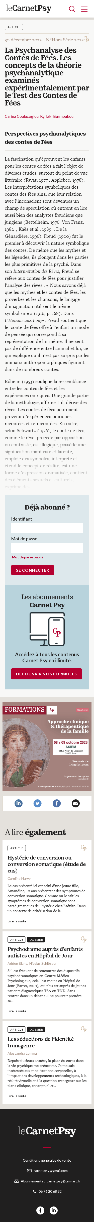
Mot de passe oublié (27, 557)
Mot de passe (24, 538)
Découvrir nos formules (46, 673)
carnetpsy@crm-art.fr (63, 1181)
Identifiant (21, 519)
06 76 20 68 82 (50, 1191)
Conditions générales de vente (47, 1160)
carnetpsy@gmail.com (51, 1170)
